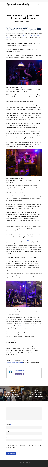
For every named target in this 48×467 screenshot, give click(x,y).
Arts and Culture (24, 12)
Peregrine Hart (19, 21)
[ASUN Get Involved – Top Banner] (24, 31)
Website (8, 437)
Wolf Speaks (28, 241)
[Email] (23, 374)
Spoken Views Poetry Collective (28, 326)
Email (8, 431)
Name (8, 424)
